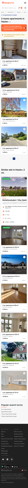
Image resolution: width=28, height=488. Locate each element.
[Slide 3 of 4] (14, 115)
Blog (2, 434)
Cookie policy (4, 441)
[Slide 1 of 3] (13, 57)
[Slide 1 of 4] (12, 115)
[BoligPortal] (8, 3)
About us (3, 431)
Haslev (18, 12)
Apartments (10, 12)
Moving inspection (18, 434)
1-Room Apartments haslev (9, 414)
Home (2, 12)
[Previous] (10, 158)
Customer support (18, 441)
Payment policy (5, 443)
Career (2, 448)
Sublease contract (18, 436)
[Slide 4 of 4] (15, 115)
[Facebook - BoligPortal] (3, 459)
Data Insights (4, 453)
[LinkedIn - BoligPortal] (7, 459)
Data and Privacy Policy (7, 438)
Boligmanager (4, 451)
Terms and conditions (19, 443)
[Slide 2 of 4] (13, 115)
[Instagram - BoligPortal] (12, 459)
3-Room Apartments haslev (9, 416)
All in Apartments (6, 409)
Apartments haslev (6, 411)
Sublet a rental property (20, 438)
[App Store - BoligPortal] (15, 466)
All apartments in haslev (10, 15)
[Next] (17, 158)
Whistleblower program (6, 446)
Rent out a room (18, 431)
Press (2, 436)
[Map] (25, 7)
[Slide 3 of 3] (14, 57)
